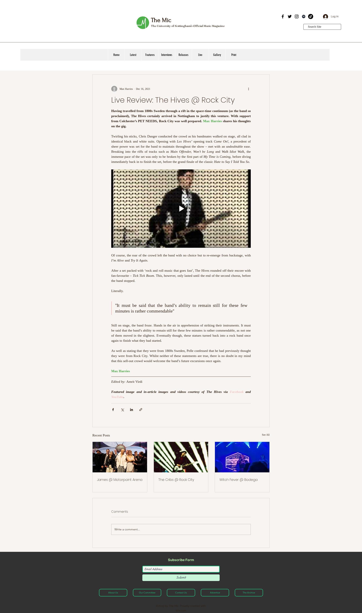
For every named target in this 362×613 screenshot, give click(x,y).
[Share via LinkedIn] (131, 409)
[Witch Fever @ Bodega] (242, 457)
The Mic (161, 20)
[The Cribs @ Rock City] (181, 457)
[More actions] (248, 89)
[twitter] (289, 16)
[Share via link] (141, 409)
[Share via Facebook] (113, 409)
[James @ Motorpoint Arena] (120, 457)
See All (266, 434)
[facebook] (282, 16)
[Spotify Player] (251, 20)
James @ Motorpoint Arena (119, 479)
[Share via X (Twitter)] (122, 409)
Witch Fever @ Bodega (238, 479)
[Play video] (181, 208)
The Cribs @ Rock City (176, 479)
